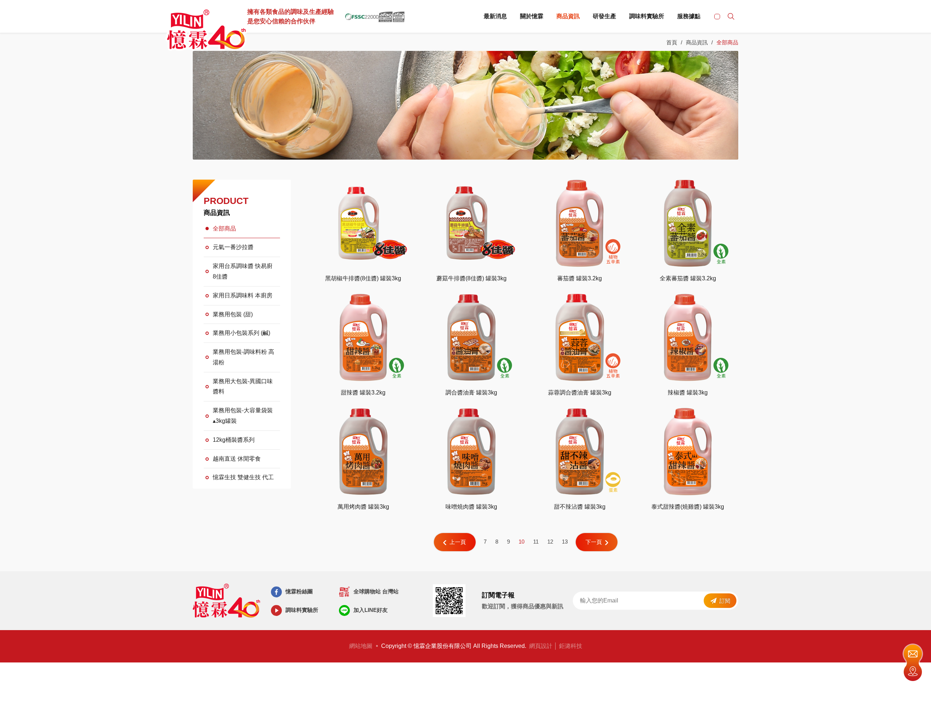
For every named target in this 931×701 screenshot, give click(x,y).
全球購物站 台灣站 (376, 591)
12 (550, 541)
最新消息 (495, 16)
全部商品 (224, 228)
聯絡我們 (913, 653)
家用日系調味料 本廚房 (242, 295)
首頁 (671, 42)
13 (565, 541)
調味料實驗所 (646, 16)
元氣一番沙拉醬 (233, 247)
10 (521, 541)
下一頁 (594, 542)
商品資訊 (568, 16)
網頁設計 (540, 646)
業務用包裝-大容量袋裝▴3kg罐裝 (243, 415)
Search (731, 16)
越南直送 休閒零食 (237, 459)
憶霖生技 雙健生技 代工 (243, 477)
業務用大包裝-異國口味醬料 (243, 386)
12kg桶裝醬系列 (234, 440)
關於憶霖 (531, 16)
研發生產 (604, 16)
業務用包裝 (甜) (233, 314)
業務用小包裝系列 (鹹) (241, 333)
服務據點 (688, 16)
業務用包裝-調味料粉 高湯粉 (243, 357)
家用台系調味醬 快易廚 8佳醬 (242, 271)
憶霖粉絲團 (299, 591)
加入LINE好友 (370, 610)
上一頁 (457, 542)
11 (536, 541)
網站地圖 (360, 646)
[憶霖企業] (206, 31)
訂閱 (724, 601)
